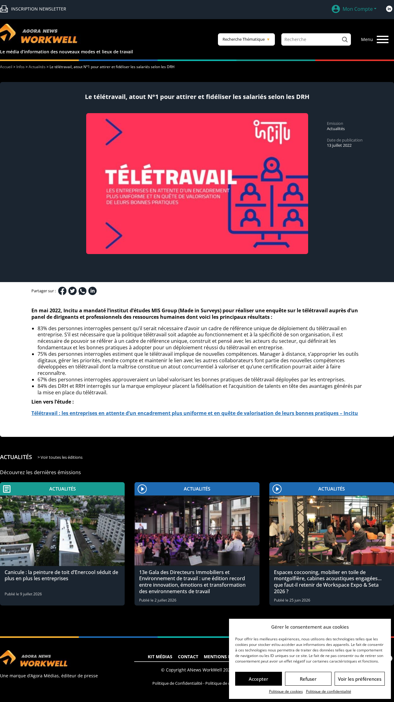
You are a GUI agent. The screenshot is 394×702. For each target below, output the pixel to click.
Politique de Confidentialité (177, 683)
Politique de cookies (286, 691)
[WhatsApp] (82, 291)
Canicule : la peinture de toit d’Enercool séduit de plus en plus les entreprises (61, 575)
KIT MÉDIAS (160, 656)
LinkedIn (389, 9)
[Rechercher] (344, 39)
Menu (367, 39)
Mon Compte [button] (358, 9)
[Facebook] (62, 291)
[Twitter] (72, 291)
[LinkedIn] (92, 291)
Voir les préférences (359, 679)
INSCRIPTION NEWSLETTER (38, 9)
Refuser (308, 679)
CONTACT (188, 656)
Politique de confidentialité (328, 691)
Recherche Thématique (246, 39)
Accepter (258, 679)
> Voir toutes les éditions (60, 457)
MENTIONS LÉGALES (225, 656)
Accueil (6, 66)
